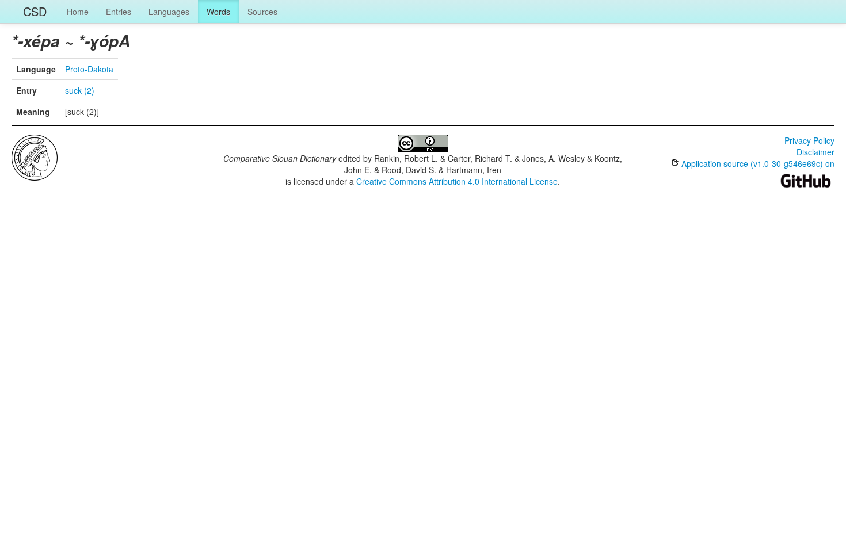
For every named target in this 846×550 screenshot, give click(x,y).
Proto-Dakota (89, 69)
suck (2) (79, 90)
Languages (168, 11)
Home (78, 11)
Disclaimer (815, 152)
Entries (118, 11)
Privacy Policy (809, 140)
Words (218, 11)
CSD (35, 11)
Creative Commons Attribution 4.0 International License (457, 181)
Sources (262, 11)
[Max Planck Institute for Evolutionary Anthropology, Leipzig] (35, 156)
